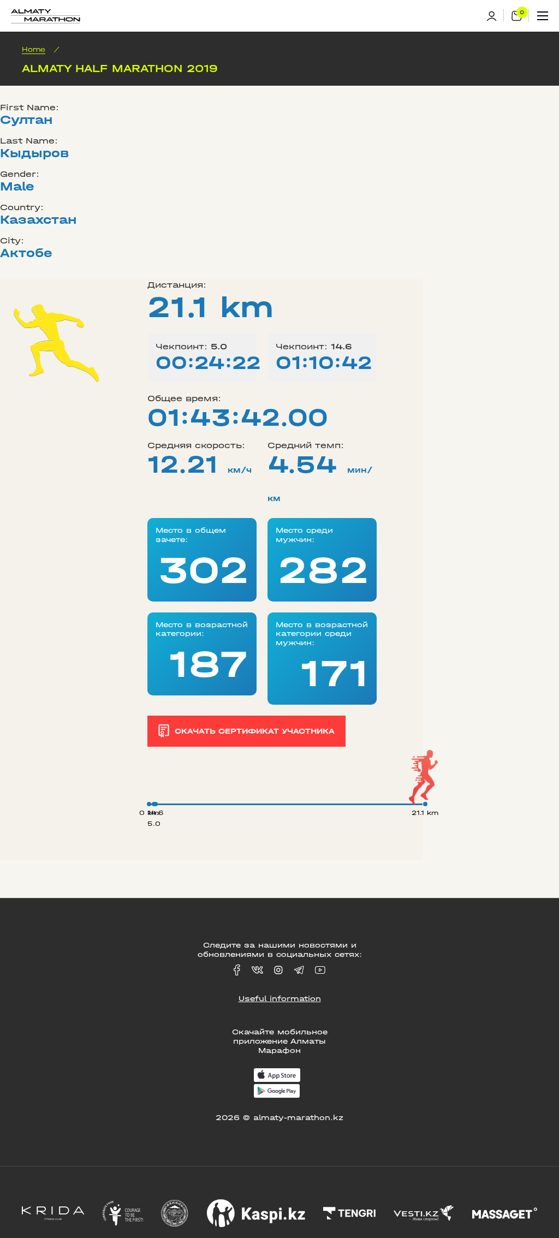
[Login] (495, 16)
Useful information (280, 998)
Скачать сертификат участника (255, 731)
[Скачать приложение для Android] (277, 1092)
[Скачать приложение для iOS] (277, 1076)
